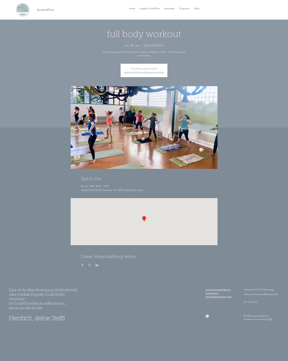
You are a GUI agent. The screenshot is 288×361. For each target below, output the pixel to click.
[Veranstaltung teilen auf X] (89, 265)
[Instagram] (207, 316)
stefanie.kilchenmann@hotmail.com (261, 294)
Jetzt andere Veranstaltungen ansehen (144, 72)
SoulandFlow (45, 10)
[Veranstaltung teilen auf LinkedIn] (97, 265)
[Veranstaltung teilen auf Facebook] (82, 265)
